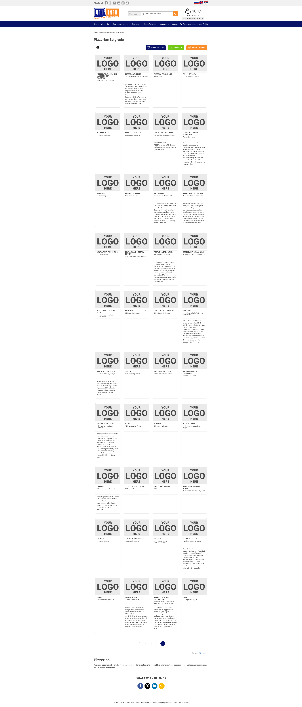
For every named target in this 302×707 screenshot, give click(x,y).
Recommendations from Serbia (195, 24)
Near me (178, 47)
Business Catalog (119, 24)
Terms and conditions (152, 703)
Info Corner (135, 24)
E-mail (175, 703)
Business (133, 14)
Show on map (198, 47)
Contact (175, 24)
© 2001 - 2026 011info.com (124, 703)
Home (96, 24)
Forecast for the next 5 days (192, 18)
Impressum (166, 703)
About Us (105, 24)
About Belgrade (150, 24)
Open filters (157, 47)
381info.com (183, 703)
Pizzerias (202, 653)
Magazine (163, 24)
